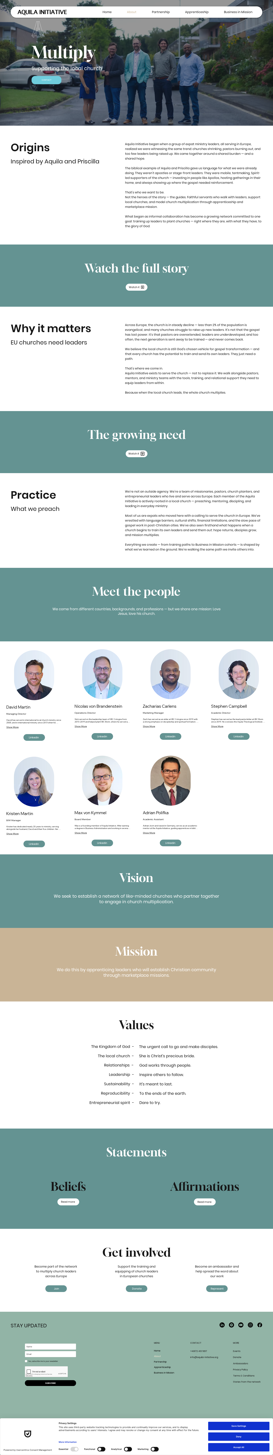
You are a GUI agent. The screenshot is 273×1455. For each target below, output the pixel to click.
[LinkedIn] (222, 1324)
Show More (12, 727)
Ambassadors (240, 1363)
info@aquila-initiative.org (204, 1357)
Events (236, 1351)
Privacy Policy (240, 1369)
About (157, 1356)
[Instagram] (250, 1324)
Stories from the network (246, 1381)
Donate (237, 1357)
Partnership (160, 1361)
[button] (46, 80)
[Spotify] (231, 1324)
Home (157, 1350)
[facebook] (259, 1324)
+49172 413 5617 (198, 1351)
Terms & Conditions (244, 1375)
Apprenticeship (162, 1367)
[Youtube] (240, 1324)
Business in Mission (164, 1372)
